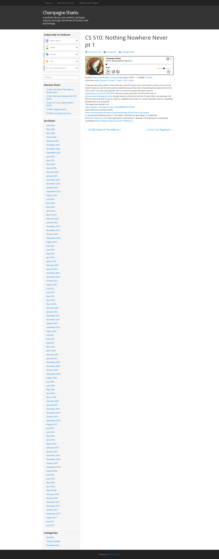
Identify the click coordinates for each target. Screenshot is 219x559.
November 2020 (53, 366)
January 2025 (51, 176)
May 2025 (50, 160)
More (131, 80)
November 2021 (53, 319)
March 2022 (51, 304)
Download (115, 77)
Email (111, 80)
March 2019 (51, 444)
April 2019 (50, 440)
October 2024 (52, 187)
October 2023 (52, 234)
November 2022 (53, 277)
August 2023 (51, 242)
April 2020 (50, 393)
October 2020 (52, 370)
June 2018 (50, 478)
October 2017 (52, 510)
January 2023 (51, 269)
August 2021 (51, 331)
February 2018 (52, 494)
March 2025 (51, 168)
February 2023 (52, 265)
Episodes (50, 537)
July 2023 (50, 246)
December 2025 (53, 145)
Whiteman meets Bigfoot (89, 3)
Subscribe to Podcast (65, 3)
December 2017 (53, 502)
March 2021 (51, 350)
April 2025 (50, 164)
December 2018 (53, 455)
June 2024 (50, 203)
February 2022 (52, 308)
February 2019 (52, 447)
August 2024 (51, 195)
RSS (125, 80)
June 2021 (50, 339)
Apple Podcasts (100, 80)
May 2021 (50, 343)
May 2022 (50, 296)
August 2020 (51, 378)
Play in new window (101, 77)
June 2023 (50, 249)
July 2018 (50, 475)
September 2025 (53, 152)
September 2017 (53, 513)
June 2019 (50, 432)
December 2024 (53, 180)
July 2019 (50, 428)
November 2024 (53, 183)
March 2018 (51, 490)
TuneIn (119, 80)
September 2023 (53, 238)
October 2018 (52, 463)
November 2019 (53, 412)
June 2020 (50, 385)
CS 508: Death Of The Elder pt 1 (103, 129)
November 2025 (53, 149)
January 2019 (51, 451)
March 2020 (51, 397)
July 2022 (50, 288)
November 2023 (53, 230)
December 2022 (53, 273)
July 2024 (50, 199)
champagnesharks (127, 52)
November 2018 (53, 459)
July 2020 (50, 381)
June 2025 (50, 156)
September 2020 (53, 374)
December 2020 (53, 362)
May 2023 (50, 253)
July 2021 (50, 335)
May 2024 (50, 207)
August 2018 (51, 471)
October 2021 (52, 323)
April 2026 (50, 133)
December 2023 (53, 226)
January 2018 (51, 498)
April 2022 (50, 300)
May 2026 (50, 129)
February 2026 (52, 141)
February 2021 (52, 354)
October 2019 (52, 416)
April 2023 (50, 257)
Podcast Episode (53, 541)
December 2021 (53, 315)
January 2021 (51, 358)
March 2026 (51, 137)
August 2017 (51, 517)
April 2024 (50, 211)
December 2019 (53, 409)
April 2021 (50, 346)
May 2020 (50, 389)
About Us (48, 3)
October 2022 (52, 281)
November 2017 (53, 506)
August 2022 (51, 284)
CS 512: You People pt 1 (160, 129)
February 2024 (52, 218)
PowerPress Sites (114, 554)
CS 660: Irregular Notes (56, 109)
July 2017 (50, 521)
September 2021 (53, 327)
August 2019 (51, 424)
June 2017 (50, 525)
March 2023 (51, 261)
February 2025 (52, 172)
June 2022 (50, 292)
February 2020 (52, 401)
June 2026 (50, 125)
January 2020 (51, 405)
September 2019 (53, 420)
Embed (149, 77)
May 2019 (50, 436)
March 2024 (51, 215)
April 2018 (50, 486)
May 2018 (50, 482)
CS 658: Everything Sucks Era (58, 113)
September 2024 (53, 191)
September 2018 (53, 467)
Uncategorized (111, 52)
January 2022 (51, 312)
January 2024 (51, 222)
